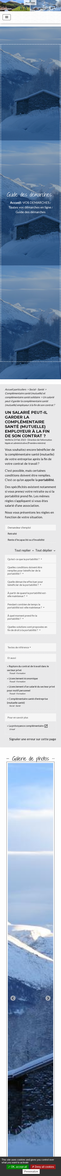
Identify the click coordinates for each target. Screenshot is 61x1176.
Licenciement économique (23, 678)
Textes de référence (18, 647)
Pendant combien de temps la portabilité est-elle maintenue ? (24, 606)
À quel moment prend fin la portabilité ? (22, 617)
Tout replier (24, 550)
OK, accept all (18, 1166)
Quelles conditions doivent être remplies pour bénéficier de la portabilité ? (24, 570)
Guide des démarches (31, 212)
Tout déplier (45, 550)
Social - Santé (36, 389)
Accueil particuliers (16, 389)
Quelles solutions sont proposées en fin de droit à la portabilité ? (27, 628)
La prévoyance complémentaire (28, 725)
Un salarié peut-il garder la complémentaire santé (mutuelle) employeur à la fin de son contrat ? (30, 401)
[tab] (30, 527)
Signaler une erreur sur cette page (32, 739)
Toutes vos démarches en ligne (29, 207)
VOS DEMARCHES (36, 202)
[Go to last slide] (13, 998)
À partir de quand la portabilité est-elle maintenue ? (27, 594)
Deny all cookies (44, 1166)
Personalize (31, 1171)
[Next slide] (48, 998)
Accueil (15, 202)
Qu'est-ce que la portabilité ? (23, 559)
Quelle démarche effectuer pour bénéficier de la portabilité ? (25, 583)
